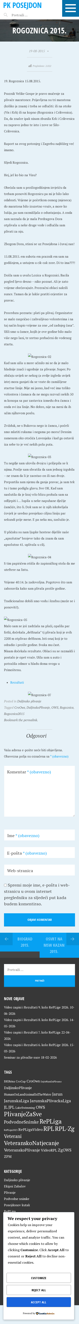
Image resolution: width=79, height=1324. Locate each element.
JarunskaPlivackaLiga (50, 1101)
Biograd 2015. (24, 942)
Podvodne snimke (16, 1199)
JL (6, 1107)
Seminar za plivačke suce (22, 1057)
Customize (38, 1278)
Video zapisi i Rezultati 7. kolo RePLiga (32, 1032)
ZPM (8, 1156)
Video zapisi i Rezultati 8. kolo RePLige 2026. (36, 1020)
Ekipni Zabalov (15, 1186)
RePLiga (51, 1121)
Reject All (39, 1290)
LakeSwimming (25, 1108)
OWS (54, 707)
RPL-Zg (64, 1129)
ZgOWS (64, 1150)
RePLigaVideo (30, 1129)
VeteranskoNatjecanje (31, 1143)
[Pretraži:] (29, 15)
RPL (48, 1129)
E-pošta (27, 853)
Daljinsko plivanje (29, 701)
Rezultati (17, 682)
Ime (23, 835)
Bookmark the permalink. (21, 720)
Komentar (29, 772)
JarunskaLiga (16, 1101)
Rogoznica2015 (14, 714)
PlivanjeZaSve (23, 1114)
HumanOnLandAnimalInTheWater (27, 1094)
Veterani (13, 1136)
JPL (11, 1107)
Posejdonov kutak (17, 1205)
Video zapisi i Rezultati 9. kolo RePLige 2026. (36, 1007)
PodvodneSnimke (21, 1122)
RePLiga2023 (10, 1129)
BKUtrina (9, 1081)
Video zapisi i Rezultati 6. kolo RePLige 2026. (36, 1045)
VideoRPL (49, 1150)
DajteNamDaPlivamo (51, 1081)
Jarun (57, 1094)
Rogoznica (67, 707)
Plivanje (10, 1192)
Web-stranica (20, 870)
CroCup (21, 1081)
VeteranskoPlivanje (22, 1150)
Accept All (38, 1302)
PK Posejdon (22, 5)
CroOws (19, 707)
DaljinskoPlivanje (38, 707)
